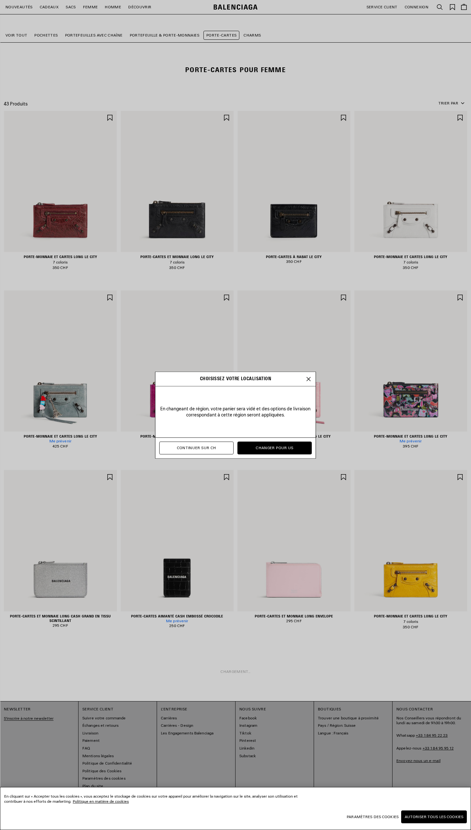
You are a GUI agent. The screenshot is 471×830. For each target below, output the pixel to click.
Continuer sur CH (196, 447)
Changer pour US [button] (274, 447)
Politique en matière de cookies (101, 801)
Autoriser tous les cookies (434, 816)
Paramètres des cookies (373, 816)
